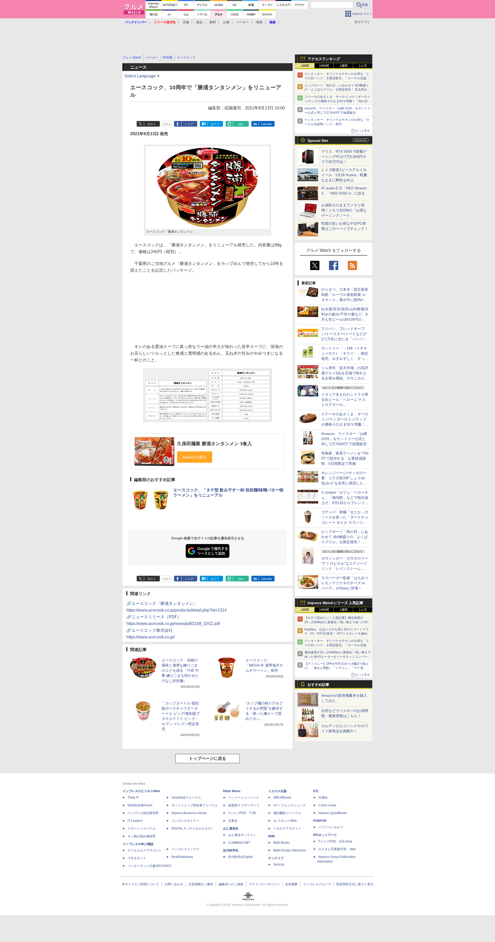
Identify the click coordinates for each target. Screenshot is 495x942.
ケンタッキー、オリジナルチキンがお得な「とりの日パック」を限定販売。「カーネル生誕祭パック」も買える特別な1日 (336, 78)
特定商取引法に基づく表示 (354, 884)
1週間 (344, 66)
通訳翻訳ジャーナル (287, 813)
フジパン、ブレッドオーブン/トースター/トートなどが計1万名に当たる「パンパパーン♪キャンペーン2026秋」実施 (344, 339)
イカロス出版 (277, 791)
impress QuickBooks (332, 813)
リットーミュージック (243, 797)
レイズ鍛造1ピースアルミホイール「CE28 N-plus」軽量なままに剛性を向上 (344, 175)
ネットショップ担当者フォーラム (194, 805)
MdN (271, 836)
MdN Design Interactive (289, 850)
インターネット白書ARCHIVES (149, 866)
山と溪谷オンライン (242, 835)
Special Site (318, 141)
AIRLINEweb (282, 797)
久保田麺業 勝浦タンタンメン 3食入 (214, 443)
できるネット (137, 858)
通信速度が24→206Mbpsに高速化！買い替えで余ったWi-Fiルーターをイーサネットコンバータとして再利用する (337, 657)
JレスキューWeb (285, 821)
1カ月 (363, 66)
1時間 (305, 66)
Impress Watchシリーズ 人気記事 (335, 603)
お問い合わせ (173, 884)
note (240, 124)
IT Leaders (135, 821)
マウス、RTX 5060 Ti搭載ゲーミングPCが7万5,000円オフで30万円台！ (344, 156)
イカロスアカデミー (287, 828)
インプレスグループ (317, 884)
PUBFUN (319, 821)
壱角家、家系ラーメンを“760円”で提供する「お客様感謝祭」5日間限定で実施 (344, 458)
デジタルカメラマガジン (145, 850)
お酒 (226, 22)
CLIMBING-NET (239, 842)
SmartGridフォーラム (186, 797)
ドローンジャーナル (141, 828)
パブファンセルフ (330, 827)
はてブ (215, 124)
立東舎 (232, 821)
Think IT (133, 797)
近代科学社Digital (240, 857)
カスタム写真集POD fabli (337, 849)
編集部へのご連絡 (231, 884)
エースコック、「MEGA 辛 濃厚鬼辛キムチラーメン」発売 (264, 665)
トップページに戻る (207, 758)
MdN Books (281, 842)
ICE (315, 791)
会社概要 (291, 884)
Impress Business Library (189, 813)
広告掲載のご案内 (200, 884)
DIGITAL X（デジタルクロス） (192, 828)
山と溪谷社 (230, 828)
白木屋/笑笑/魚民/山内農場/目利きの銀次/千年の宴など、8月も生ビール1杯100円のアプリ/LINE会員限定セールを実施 (345, 319)
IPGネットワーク (325, 835)
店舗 (186, 22)
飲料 (213, 22)
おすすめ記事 (318, 685)
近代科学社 (230, 850)
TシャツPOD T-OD (242, 813)
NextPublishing (182, 857)
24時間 (324, 66)
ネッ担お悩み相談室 (141, 836)
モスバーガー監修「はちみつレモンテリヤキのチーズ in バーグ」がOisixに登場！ (344, 583)
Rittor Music (232, 791)
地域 (259, 22)
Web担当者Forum (140, 805)
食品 (199, 22)
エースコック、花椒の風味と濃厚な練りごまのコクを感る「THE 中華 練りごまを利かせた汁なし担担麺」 (180, 670)
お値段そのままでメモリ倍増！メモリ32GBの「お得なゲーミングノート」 (344, 210)
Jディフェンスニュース (289, 805)
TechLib (278, 864)
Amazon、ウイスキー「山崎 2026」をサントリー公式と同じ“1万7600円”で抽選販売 (344, 439)
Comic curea (327, 805)
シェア (189, 124)
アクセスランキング (324, 59)
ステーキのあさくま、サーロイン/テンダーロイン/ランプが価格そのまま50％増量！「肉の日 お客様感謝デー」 (337, 101)
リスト (166, 124)
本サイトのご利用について (140, 884)
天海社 (323, 797)
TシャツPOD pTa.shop (335, 841)
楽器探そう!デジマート (244, 805)
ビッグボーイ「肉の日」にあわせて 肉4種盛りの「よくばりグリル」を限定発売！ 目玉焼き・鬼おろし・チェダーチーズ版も (337, 90)
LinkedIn (266, 124)
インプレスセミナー (185, 821)
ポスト (151, 124)
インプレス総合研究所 (143, 813)
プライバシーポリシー (264, 884)
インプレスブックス (185, 849)
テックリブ (276, 858)
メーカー (242, 22)
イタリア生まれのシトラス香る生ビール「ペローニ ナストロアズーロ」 (344, 399)
